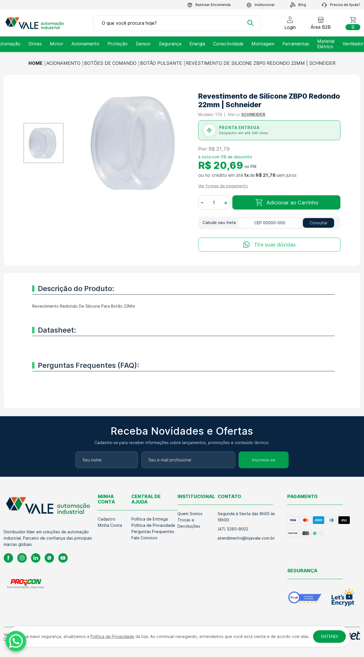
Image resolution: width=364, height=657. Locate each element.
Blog (302, 5)
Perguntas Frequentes (152, 531)
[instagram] (22, 558)
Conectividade (228, 44)
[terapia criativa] (36, 23)
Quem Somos (189, 513)
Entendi (329, 636)
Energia (197, 44)
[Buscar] (250, 23)
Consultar (319, 223)
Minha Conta (110, 525)
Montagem (262, 44)
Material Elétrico (325, 44)
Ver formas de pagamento (223, 186)
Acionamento (85, 44)
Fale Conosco (144, 538)
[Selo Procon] (26, 584)
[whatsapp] (49, 558)
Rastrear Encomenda (213, 5)
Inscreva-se (263, 460)
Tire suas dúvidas (275, 245)
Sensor (143, 44)
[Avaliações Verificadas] (304, 597)
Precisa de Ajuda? (345, 5)
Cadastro (106, 519)
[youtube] (63, 558)
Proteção (117, 44)
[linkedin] (35, 558)
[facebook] (8, 558)
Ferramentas (295, 44)
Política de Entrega (149, 519)
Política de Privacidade (153, 525)
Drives (35, 44)
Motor (56, 44)
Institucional (264, 5)
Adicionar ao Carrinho (292, 203)
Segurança (170, 44)
